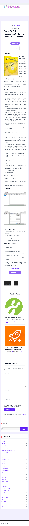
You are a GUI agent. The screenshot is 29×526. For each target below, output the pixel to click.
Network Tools (4, 481)
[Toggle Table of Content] (16, 48)
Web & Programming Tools (7, 504)
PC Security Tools (5, 490)
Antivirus (3, 443)
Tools (2, 495)
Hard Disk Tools (5, 470)
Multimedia (3, 479)
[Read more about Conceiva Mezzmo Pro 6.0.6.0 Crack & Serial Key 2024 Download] (14, 306)
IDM (2, 472)
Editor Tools (4, 463)
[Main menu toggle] (4, 14)
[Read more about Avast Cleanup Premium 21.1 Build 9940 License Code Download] (15, 336)
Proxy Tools (4, 492)
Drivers (3, 461)
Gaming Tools (4, 466)
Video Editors (4, 501)
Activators (3, 441)
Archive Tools (4, 446)
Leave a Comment (9, 321)
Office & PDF (4, 486)
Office (2, 484)
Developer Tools (5, 459)
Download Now (15, 272)
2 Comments (8, 351)
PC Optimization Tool (6, 488)
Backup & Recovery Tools (7, 448)
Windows (3, 506)
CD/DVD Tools (4, 452)
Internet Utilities (5, 475)
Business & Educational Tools (8, 450)
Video (2, 499)
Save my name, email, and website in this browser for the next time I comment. (13, 406)
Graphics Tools (4, 468)
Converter (3, 454)
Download (15, 43)
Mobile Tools (4, 477)
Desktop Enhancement (6, 457)
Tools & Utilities (18, 321)
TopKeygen (11, 523)
